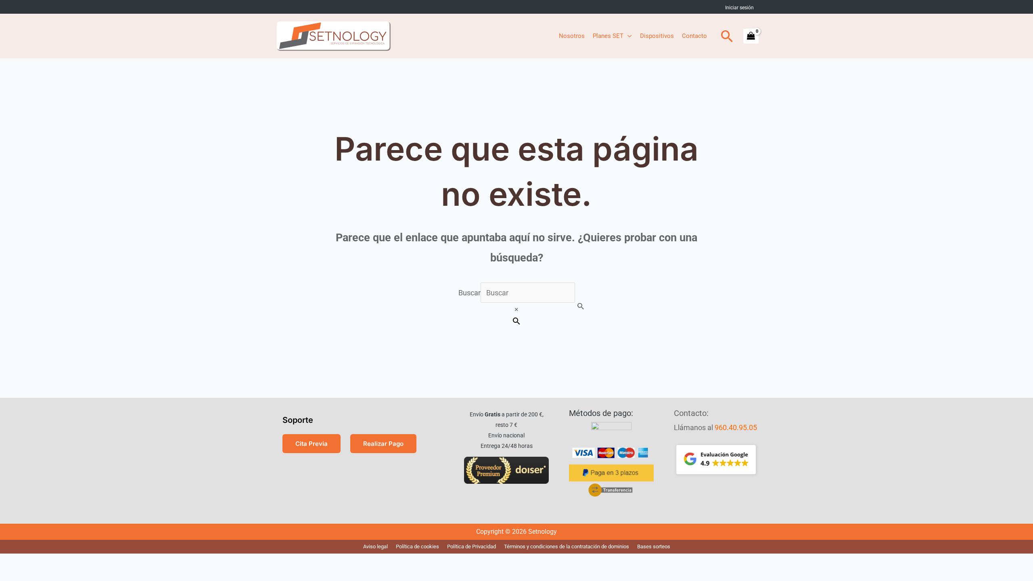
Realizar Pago (383, 443)
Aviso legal (375, 546)
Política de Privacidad (471, 546)
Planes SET (608, 36)
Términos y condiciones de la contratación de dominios (566, 546)
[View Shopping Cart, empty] (751, 36)
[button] (727, 36)
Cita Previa (311, 443)
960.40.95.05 (736, 427)
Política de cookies (417, 546)
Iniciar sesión (739, 7)
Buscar (469, 292)
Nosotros (572, 36)
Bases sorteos (653, 546)
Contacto (694, 36)
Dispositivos (657, 36)
